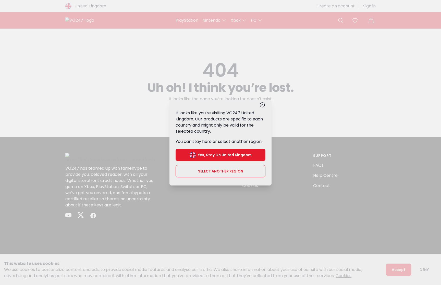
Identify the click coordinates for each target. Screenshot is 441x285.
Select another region (220, 171)
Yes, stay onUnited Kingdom (225, 154)
